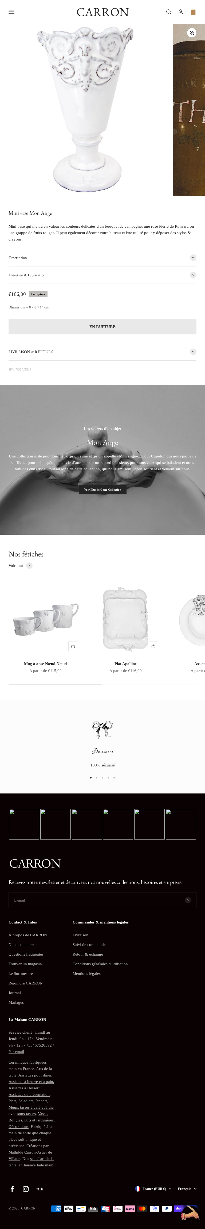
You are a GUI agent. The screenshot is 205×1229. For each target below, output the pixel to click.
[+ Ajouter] (73, 646)
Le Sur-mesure (21, 973)
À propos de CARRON (28, 935)
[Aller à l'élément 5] (114, 777)
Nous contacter (21, 944)
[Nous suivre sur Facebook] (12, 1189)
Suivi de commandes (90, 944)
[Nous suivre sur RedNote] (39, 1189)
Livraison (80, 935)
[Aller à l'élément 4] (108, 777)
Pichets (41, 1101)
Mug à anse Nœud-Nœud (45, 664)
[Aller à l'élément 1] (91, 777)
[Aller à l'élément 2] (96, 777)
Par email (16, 1051)
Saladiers (25, 1101)
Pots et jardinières (39, 1120)
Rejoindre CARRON (26, 983)
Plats (12, 1101)
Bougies (15, 1120)
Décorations (19, 1126)
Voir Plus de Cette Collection (102, 489)
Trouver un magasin (25, 964)
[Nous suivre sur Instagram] (25, 1189)
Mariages (16, 1002)
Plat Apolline (126, 664)
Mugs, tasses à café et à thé (31, 1107)
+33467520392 (39, 1045)
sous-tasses (26, 1114)
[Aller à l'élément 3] (102, 777)
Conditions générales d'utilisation (100, 964)
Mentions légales (87, 973)
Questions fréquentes (26, 954)
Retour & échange (88, 954)
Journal (15, 993)
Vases (42, 1114)
